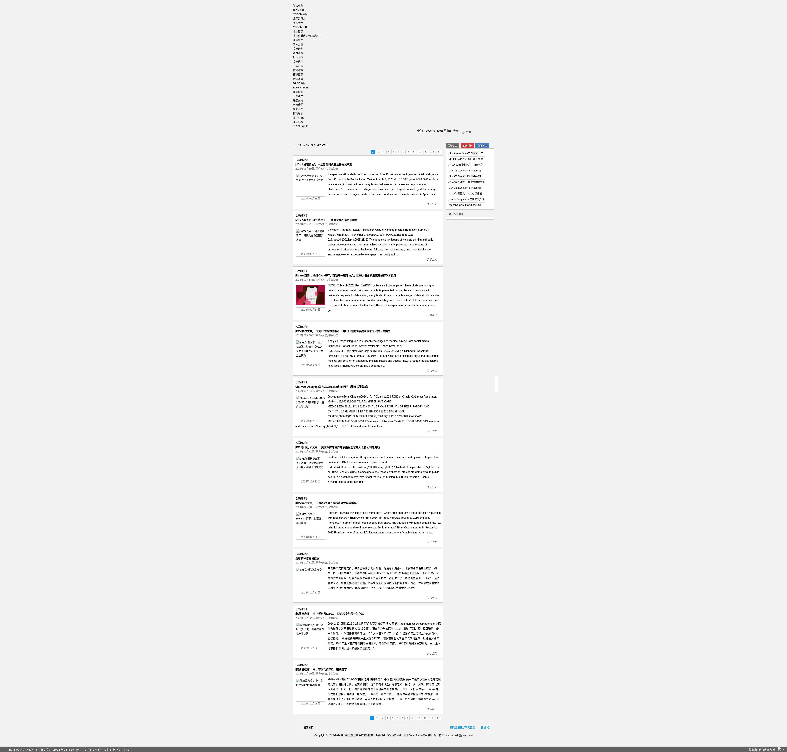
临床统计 (298, 61)
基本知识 (298, 53)
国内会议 (298, 40)
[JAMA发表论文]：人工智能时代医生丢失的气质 (323, 164)
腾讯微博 (755, 749)
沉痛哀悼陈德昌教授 (307, 558)
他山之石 (298, 57)
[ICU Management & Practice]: (464, 170)
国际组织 (298, 122)
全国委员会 (299, 18)
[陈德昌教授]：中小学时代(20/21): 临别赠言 (321, 669)
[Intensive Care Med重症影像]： (465, 205)
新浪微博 (769, 749)
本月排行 (467, 145)
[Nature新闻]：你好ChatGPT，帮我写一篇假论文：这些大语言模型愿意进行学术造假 (345, 275)
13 (439, 151)
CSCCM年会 (300, 27)
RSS (438, 145)
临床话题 (298, 48)
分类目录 (482, 145)
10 (419, 151)
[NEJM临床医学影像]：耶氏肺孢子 (466, 159)
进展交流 (298, 100)
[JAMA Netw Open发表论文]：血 (465, 153)
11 (426, 151)
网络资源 (298, 92)
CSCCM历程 (300, 14)
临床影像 (298, 66)
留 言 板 (485, 727)
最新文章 (452, 145)
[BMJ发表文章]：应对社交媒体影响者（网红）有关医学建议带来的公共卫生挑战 (342, 331)
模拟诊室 (298, 74)
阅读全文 (432, 203)
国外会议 (298, 44)
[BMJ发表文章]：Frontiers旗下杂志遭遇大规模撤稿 (326, 502)
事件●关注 (298, 10)
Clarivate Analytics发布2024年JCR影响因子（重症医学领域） (332, 386)
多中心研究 (299, 117)
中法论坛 (298, 31)
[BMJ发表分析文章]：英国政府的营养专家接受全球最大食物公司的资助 (337, 447)
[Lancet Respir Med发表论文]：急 (466, 199)
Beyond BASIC (301, 87)
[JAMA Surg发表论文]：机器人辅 (465, 164)
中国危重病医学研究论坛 (306, 35)
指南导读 (298, 113)
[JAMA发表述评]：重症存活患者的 (466, 182)
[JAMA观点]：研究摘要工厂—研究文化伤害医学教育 (326, 219)
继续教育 (298, 79)
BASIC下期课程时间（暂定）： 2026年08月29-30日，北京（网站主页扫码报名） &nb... (71, 749)
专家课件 (298, 96)
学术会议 (298, 23)
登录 (455, 130)
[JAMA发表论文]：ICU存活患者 (465, 193)
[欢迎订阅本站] (779, 749)
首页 (310, 145)
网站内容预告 (300, 126)
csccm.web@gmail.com (459, 735)
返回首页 (308, 727)
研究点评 (298, 109)
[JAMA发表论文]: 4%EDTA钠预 (465, 176)
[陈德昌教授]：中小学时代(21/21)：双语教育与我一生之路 (329, 613)
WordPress (415, 735)
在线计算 (298, 70)
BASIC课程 (299, 83)
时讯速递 (298, 104)
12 (432, 151)
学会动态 (298, 5)
